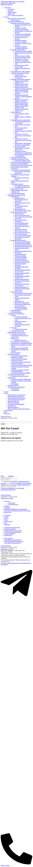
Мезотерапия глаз (20, 209)
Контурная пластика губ (22, 215)
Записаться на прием (7, 498)
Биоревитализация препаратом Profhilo (21, 256)
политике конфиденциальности (20, 485)
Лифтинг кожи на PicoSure (23, 34)
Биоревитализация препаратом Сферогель (22, 259)
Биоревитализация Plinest (22, 241)
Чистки (13, 315)
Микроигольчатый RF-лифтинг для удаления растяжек (22, 92)
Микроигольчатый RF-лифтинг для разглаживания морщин (23, 96)
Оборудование (12, 12)
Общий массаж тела (21, 340)
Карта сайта (7, 512)
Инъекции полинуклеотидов (23, 293)
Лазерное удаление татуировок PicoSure (21, 41)
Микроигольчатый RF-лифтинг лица (22, 81)
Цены (6, 393)
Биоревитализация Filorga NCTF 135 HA (22, 270)
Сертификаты (15, 388)
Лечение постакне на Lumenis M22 (21, 128)
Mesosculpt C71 (19, 301)
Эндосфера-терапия (17, 184)
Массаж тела (15, 338)
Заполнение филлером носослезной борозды (21, 223)
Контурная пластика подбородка (21, 220)
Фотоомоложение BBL (18, 49)
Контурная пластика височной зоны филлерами (23, 234)
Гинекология (11, 377)
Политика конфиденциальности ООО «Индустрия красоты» (13, 542)
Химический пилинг (21, 329)
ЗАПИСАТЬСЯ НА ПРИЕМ (8, 486)
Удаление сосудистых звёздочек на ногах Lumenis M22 (23, 140)
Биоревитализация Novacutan (20, 264)
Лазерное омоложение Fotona (20, 73)
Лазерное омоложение (18, 193)
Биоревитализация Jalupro (22, 243)
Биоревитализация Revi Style (23, 246)
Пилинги (14, 327)
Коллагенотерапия (16, 291)
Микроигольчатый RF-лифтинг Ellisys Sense (22, 103)
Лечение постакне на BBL (23, 57)
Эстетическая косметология (16, 313)
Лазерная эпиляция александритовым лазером (19, 358)
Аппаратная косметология (15, 21)
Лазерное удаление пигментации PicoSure (21, 28)
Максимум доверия (6, 4)
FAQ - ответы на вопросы (15, 15)
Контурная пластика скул (22, 232)
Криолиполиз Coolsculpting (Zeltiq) (21, 165)
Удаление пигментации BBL (23, 51)
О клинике (7, 7)
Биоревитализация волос (22, 262)
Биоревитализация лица (18, 240)
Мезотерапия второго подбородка (21, 206)
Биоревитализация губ (21, 287)
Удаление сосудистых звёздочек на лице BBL (22, 59)
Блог (5, 412)
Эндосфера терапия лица (22, 187)
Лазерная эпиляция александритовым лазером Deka (20, 361)
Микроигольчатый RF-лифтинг (20, 79)
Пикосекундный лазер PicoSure (20, 23)
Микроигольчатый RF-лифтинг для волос (22, 100)
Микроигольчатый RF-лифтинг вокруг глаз (22, 84)
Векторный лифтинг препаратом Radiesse (21, 308)
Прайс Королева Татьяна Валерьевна (19, 409)
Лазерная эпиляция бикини (19, 355)
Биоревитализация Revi (22, 279)
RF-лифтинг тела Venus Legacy (20, 341)
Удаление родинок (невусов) (19, 376)
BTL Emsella (15, 384)
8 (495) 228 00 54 (6, 416)
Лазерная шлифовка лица (22, 160)
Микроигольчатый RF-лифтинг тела (22, 109)
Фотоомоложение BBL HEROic (20, 71)
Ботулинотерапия (16, 312)
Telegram (10, 476)
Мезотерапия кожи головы (23, 210)
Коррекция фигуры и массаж (16, 332)
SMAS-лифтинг (16, 112)
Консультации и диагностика (16, 18)
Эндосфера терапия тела (22, 185)
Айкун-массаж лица (17, 188)
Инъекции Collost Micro (22, 302)
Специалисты (8, 410)
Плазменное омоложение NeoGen (21, 162)
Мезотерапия (15, 196)
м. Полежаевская (13, 504)
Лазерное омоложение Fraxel (20, 159)
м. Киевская (11, 503)
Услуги (6, 17)
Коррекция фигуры (13, 401)
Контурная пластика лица (19, 212)
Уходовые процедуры (17, 331)
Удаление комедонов (21, 316)
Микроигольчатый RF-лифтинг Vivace (22, 106)
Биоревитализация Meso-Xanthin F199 (22, 276)
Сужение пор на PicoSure (22, 35)
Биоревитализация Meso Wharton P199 (22, 273)
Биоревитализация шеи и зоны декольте (22, 284)
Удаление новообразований (16, 374)
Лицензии (7, 507)
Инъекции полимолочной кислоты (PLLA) (22, 305)
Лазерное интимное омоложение (21, 77)
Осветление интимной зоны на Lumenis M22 (23, 155)
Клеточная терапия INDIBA (19, 163)
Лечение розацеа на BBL (22, 56)
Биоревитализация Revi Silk (23, 251)
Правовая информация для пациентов (15, 509)
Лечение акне (19, 74)
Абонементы (15, 390)
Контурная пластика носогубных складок (21, 230)
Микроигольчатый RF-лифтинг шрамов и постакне (23, 87)
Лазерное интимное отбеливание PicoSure (21, 47)
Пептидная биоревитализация (20, 253)
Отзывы (10, 10)
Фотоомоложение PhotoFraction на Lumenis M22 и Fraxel (22, 148)
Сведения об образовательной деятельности (17, 510)
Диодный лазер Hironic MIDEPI (20, 373)
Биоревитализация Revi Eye (23, 245)
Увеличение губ (19, 213)
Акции (6, 391)
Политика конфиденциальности (10, 563)
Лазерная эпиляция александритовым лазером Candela (21, 364)
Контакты (7, 413)
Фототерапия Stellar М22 (18, 157)
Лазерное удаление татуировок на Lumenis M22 (23, 151)
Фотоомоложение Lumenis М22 (20, 120)
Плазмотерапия (16, 310)
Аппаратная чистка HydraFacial (20, 170)
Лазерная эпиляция (13, 354)
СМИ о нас (11, 13)
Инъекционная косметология (16, 195)
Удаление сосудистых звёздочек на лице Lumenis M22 (23, 135)
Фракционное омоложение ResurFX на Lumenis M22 (23, 144)
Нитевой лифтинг (13, 385)
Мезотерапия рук (20, 198)
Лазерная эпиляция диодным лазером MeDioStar (20, 370)
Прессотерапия (15, 352)
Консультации (15, 20)
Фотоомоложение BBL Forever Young (22, 66)
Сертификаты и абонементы (16, 387)
